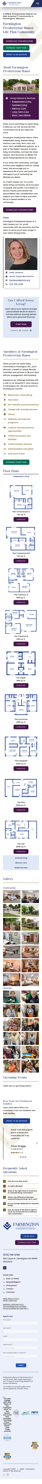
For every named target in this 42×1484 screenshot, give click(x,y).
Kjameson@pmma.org (19, 280)
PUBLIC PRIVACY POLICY (11, 1299)
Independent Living (21, 101)
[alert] (21, 1085)
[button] (8, 1143)
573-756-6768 (16, 284)
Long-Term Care (20, 111)
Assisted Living (19, 105)
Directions (7, 1261)
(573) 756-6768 (11, 1254)
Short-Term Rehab (21, 115)
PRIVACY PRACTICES (10, 1301)
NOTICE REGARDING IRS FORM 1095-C (16, 1309)
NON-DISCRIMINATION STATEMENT (15, 1307)
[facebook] (4, 1267)
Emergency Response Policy (13, 1305)
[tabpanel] (21, 667)
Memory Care (19, 108)
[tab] (21, 476)
